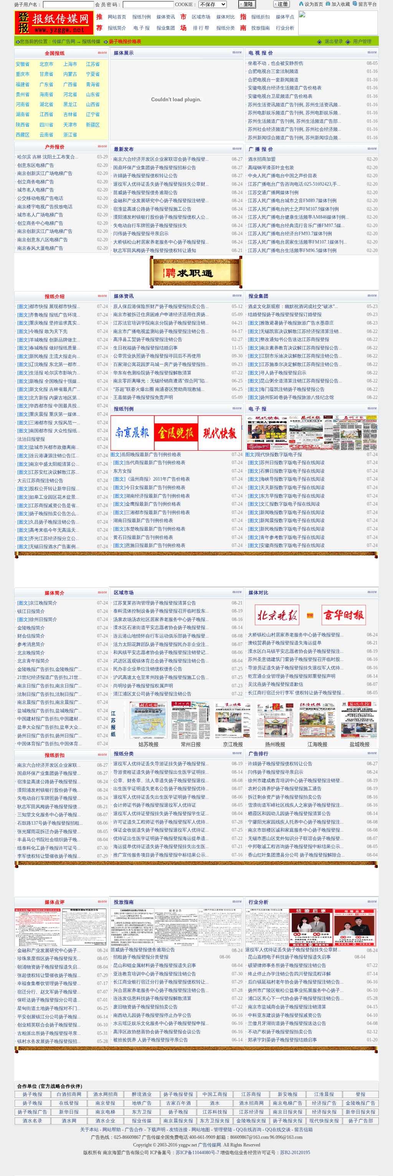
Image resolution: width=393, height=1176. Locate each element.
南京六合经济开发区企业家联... (49, 765)
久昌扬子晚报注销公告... (54, 522)
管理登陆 (223, 1129)
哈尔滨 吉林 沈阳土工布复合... (47, 157)
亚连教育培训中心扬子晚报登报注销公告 (154, 974)
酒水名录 (33, 1120)
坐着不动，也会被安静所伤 (275, 63)
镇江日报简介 (31, 611)
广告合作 (134, 1129)
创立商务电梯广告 (35, 181)
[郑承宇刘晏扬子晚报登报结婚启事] (311, 927)
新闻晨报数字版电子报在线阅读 (292, 520)
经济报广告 (324, 1103)
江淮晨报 (324, 1094)
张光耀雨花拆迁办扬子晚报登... (49, 831)
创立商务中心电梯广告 (40, 223)
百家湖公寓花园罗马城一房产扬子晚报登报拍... (161, 364)
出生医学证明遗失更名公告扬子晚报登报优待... (161, 788)
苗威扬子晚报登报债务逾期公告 (145, 192)
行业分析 (285, 28)
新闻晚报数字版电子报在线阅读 (292, 512)
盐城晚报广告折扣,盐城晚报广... (49, 710)
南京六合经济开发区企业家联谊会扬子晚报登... (161, 159)
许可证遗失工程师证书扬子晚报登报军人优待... (161, 822)
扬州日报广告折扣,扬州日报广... (49, 735)
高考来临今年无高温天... (54, 530)
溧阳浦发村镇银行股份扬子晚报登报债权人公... (161, 217)
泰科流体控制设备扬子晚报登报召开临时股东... (161, 611)
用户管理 (362, 41)
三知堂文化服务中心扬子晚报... (49, 814)
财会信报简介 (31, 636)
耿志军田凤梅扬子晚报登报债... (49, 806)
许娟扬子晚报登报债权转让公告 (145, 175)
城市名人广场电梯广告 (40, 214)
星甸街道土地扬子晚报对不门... (49, 1008)
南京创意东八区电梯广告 (42, 239)
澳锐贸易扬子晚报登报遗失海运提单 (285, 643)
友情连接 (178, 1129)
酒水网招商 (105, 1094)
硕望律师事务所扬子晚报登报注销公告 (287, 965)
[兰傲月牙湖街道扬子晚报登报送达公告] (267, 927)
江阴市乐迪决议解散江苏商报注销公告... (301, 356)
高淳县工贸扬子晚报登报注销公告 (147, 339)
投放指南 (260, 28)
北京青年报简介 (33, 661)
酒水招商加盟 (262, 159)
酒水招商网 (251, 1103)
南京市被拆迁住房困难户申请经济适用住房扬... (161, 314)
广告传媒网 (209, 1145)
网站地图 (201, 1129)
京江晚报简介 (43, 603)
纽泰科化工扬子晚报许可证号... (49, 848)
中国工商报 (215, 1094)
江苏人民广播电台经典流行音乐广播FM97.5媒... (296, 225)
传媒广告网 (63, 41)
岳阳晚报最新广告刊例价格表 (151, 454)
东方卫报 (142, 1112)
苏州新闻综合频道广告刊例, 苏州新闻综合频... (294, 137)
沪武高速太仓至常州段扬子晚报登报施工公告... (161, 677)
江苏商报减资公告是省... (54, 505)
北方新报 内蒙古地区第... (55, 397)
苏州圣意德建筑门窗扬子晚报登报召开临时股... (295, 659)
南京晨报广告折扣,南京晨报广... (49, 702)
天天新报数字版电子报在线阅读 (292, 487)
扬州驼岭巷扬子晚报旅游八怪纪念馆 (297, 397)
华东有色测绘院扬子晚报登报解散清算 (152, 373)
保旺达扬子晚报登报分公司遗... (49, 1000)
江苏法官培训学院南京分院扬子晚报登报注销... (161, 323)
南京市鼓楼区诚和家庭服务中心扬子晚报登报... (295, 830)
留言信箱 (303, 1129)
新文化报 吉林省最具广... (55, 389)
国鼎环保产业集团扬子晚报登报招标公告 (154, 167)
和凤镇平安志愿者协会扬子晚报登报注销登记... (161, 652)
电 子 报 (142, 28)
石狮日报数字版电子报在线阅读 (292, 471)
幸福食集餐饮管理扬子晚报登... (49, 983)
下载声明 (156, 1129)
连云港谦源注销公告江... (54, 455)
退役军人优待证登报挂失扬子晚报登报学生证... (161, 813)
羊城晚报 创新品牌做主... (55, 340)
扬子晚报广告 (33, 1112)
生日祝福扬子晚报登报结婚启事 (145, 348)
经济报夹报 (324, 1112)
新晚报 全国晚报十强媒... (55, 381)
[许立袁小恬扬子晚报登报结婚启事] (354, 927)
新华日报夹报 (361, 1112)
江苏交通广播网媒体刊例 (273, 192)
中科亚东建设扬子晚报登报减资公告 (285, 1015)
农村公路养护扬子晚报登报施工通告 (285, 788)
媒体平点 (285, 17)
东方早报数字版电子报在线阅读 (292, 496)
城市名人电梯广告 (35, 190)
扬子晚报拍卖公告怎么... (54, 513)
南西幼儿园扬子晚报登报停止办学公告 (152, 1015)
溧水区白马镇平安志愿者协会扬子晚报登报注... (295, 651)
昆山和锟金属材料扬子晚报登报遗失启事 (154, 965)
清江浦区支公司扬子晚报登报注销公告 (152, 694)
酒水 (215, 1103)
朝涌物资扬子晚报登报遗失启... (49, 967)
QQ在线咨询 (249, 1129)
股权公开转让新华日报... (54, 488)
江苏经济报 (251, 1112)
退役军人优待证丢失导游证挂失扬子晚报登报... (161, 763)
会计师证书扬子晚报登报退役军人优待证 (154, 805)
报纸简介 (117, 28)
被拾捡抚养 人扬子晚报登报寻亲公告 (150, 1040)
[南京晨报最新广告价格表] (132, 432)
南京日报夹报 (288, 1112)
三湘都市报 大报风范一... (55, 422)
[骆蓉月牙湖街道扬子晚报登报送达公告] (220, 927)
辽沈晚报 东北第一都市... (55, 364)
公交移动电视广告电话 (40, 198)
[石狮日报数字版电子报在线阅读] (355, 432)
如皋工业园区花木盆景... (54, 497)
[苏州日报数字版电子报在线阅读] (311, 432)
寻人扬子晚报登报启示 (283, 373)
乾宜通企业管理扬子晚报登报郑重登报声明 (291, 676)
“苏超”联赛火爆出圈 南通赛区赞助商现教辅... (159, 389)
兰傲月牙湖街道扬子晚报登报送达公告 (287, 1023)
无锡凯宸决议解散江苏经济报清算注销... (301, 331)
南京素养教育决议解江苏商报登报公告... (301, 348)
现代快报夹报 (324, 1120)
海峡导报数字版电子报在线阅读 (292, 479)
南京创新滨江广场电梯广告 (45, 173)
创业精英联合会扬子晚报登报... (49, 1025)
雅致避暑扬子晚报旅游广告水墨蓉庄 (297, 323)
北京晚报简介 (31, 653)
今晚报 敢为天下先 (49, 331)
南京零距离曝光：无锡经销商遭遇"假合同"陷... (160, 381)
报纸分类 (225, 28)
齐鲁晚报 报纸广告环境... (55, 315)
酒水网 (69, 1120)
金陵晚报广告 (361, 1103)
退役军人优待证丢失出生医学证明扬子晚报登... (161, 797)
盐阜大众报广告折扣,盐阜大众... (49, 727)
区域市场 (201, 17)
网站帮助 (111, 1129)
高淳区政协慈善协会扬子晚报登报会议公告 (157, 1031)
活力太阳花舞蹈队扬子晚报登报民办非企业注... (161, 644)
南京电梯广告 (288, 1103)
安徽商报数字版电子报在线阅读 (292, 545)
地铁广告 (142, 1103)
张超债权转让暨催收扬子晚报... (49, 975)
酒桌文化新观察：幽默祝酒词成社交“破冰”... (293, 306)
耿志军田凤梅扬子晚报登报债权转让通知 (154, 250)
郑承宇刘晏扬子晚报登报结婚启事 (282, 1040)
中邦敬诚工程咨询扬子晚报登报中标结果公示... (295, 846)
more (237, 52)
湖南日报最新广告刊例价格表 (143, 520)
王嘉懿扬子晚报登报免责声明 (143, 397)
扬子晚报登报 (178, 1094)
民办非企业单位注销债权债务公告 (147, 669)
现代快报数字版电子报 (279, 454)
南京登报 (106, 1103)
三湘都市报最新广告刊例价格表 (157, 512)
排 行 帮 (201, 28)
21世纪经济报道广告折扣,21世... (49, 677)
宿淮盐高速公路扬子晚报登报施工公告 (152, 209)
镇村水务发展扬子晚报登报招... (49, 1041)
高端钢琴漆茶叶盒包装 (271, 167)
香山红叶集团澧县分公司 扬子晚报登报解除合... (296, 855)
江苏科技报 (215, 1112)
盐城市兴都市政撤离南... (54, 447)
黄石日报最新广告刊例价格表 (143, 537)
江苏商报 (251, 1094)
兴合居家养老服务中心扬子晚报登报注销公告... (161, 990)
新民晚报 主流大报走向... (55, 356)
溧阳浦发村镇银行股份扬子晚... (49, 790)
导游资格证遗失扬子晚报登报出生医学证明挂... (161, 772)
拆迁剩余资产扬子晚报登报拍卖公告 (285, 797)
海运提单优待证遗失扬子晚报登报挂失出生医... (161, 846)
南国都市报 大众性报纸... (55, 430)
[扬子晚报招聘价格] (338, 22)
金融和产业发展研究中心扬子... (49, 950)
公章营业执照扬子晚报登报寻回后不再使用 (157, 356)
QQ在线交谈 (278, 1129)
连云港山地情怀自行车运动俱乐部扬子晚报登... (161, 636)
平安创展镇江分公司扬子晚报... (49, 1017)
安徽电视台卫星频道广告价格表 (280, 96)
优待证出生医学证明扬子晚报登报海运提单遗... (161, 838)
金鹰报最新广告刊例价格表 (153, 504)
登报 (361, 1094)
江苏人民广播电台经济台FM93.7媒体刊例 (290, 233)
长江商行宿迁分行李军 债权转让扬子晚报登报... (296, 692)
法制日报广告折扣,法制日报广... (49, 694)
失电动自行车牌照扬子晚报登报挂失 (150, 225)
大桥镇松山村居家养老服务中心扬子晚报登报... (161, 242)
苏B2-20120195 (295, 1152)
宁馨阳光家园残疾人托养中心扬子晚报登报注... (295, 822)
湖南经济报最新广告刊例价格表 (157, 496)
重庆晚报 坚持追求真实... (55, 323)
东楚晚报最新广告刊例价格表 (155, 529)
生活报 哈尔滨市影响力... (55, 373)
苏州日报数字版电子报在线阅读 (292, 462)
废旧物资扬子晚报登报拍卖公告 (145, 1007)
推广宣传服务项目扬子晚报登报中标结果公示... (161, 855)
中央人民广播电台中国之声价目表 (282, 175)
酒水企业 (106, 1120)
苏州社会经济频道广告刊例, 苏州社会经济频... (294, 129)
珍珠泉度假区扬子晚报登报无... (49, 958)
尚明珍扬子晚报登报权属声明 (143, 685)
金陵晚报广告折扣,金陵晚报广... (49, 669)
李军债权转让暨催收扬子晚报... (49, 856)
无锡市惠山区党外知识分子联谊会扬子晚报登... (295, 838)
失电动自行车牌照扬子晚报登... (49, 798)
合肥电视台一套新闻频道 (273, 79)
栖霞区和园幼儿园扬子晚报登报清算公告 (289, 813)
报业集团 (166, 28)
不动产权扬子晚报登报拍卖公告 (280, 1031)
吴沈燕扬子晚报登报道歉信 (275, 684)
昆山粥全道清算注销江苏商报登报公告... (301, 381)
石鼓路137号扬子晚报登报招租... (50, 823)
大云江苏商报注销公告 (40, 480)
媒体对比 (225, 17)
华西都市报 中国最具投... (55, 405)
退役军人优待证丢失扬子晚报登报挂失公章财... (161, 184)
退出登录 (334, 41)
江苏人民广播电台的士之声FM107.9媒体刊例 (293, 209)
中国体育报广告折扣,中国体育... (49, 743)
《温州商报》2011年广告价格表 (157, 479)
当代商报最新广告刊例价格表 (155, 462)
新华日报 (69, 1112)
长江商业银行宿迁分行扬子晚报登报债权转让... (161, 982)
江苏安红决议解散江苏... (54, 472)
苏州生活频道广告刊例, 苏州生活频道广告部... (294, 121)
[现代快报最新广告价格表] (220, 432)
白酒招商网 (69, 1094)
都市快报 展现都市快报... (55, 306)
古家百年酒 (178, 1103)
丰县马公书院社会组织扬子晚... (49, 839)
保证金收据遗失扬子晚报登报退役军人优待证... (161, 830)
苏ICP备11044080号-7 (197, 1152)
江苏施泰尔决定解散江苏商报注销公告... (301, 364)
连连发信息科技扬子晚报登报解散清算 (152, 998)
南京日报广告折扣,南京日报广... (49, 685)
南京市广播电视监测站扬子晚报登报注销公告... (161, 331)
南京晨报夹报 (178, 1120)
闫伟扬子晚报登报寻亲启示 (140, 233)
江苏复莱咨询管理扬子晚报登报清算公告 (154, 603)
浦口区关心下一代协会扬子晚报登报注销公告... (295, 998)
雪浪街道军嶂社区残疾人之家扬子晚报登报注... (295, 805)
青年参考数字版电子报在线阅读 (292, 537)
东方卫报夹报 (215, 1120)
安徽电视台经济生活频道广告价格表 (285, 88)
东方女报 (122, 471)
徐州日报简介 (43, 619)
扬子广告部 (360, 1120)
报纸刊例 (141, 17)
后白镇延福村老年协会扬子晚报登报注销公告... (295, 982)
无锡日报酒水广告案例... (54, 546)
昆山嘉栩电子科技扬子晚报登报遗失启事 (289, 957)
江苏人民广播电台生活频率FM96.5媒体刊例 (292, 250)
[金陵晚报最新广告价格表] (176, 432)
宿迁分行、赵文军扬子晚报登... (49, 992)
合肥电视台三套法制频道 (273, 71)
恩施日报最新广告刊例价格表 (155, 545)
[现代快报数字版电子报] (267, 432)
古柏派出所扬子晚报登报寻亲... (49, 1033)
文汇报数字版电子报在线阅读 (290, 504)
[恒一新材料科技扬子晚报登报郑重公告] (176, 927)
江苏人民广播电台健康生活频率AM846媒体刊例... (298, 217)
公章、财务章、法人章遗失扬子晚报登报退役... (161, 780)
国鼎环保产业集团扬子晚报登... (49, 773)
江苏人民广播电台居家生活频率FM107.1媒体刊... (297, 242)
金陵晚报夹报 (251, 1120)
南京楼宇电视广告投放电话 (45, 206)
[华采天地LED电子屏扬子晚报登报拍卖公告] (38, 927)
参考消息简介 (31, 644)
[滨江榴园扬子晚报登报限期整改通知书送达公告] (84, 927)
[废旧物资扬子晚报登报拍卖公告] (132, 927)
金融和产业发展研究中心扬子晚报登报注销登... (161, 200)
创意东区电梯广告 (35, 165)
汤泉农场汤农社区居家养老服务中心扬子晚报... (161, 619)
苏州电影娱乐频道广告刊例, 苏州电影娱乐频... (294, 112)
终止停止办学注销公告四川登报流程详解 (289, 974)
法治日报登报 (31, 439)
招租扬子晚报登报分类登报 (140, 957)
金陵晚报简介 (31, 628)
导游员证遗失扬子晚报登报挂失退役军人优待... (295, 667)
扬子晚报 (33, 1094)
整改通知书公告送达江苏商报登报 (294, 339)
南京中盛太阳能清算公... (54, 464)
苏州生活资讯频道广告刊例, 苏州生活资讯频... (294, 104)
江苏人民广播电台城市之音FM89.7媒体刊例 (292, 200)
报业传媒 (142, 1120)
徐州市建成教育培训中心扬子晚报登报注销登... (295, 780)
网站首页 (117, 17)
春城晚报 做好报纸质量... (55, 348)
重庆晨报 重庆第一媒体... (55, 414)
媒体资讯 (166, 17)
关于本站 (89, 1129)
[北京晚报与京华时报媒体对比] (310, 614)
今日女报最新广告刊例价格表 (155, 487)
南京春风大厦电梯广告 (40, 248)
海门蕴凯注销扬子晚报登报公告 (292, 389)
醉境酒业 (142, 1094)
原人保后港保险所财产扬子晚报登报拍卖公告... (161, 306)
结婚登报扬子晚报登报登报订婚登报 (285, 314)
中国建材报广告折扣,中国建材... (49, 718)
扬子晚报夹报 (288, 1120)
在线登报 (69, 1103)
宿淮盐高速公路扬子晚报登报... (49, 781)
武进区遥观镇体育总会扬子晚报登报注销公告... (161, 661)
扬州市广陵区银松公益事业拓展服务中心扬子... (295, 990)
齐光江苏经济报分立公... (54, 538)
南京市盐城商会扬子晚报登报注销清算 (287, 1007)
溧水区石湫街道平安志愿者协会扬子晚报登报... (161, 627)
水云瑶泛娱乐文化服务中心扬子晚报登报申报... (161, 1023)
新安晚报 (288, 1094)
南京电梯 (106, 1112)
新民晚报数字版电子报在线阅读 (292, 529)
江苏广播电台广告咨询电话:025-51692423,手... (294, 184)
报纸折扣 (260, 17)
